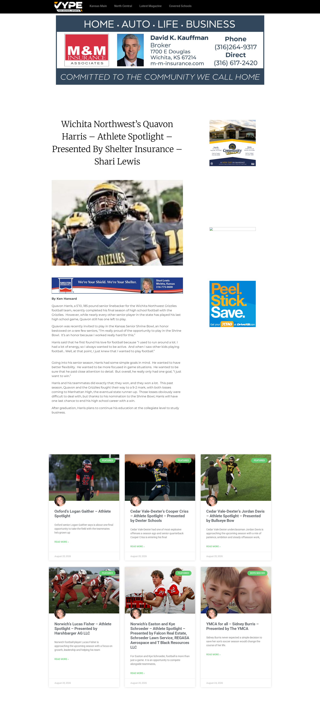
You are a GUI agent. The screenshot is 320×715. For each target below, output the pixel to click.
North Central (123, 6)
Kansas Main (98, 6)
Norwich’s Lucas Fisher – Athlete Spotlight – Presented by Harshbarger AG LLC (82, 628)
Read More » (61, 542)
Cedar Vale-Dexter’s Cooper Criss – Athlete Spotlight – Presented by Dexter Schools (159, 516)
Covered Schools (180, 6)
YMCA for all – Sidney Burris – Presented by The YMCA (232, 626)
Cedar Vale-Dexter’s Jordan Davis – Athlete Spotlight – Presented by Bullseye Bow (235, 516)
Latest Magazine (150, 6)
